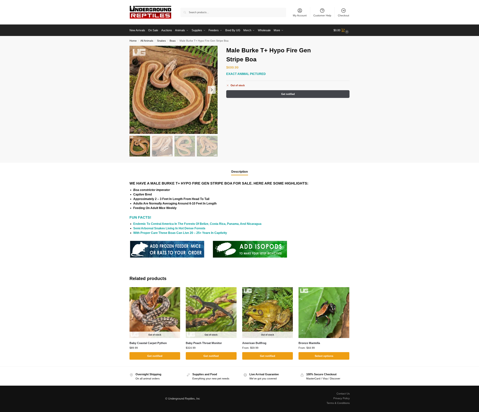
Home (133, 40)
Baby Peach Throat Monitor (204, 343)
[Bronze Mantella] (324, 312)
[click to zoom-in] (173, 90)
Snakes (161, 40)
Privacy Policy (341, 398)
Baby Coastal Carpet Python (148, 343)
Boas (173, 40)
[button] (342, 30)
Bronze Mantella (309, 343)
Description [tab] (239, 171)
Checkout (343, 15)
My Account (300, 15)
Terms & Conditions (338, 402)
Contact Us (343, 393)
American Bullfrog (254, 343)
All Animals (146, 40)
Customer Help (322, 15)
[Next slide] (212, 90)
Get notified (288, 94)
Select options (324, 355)
